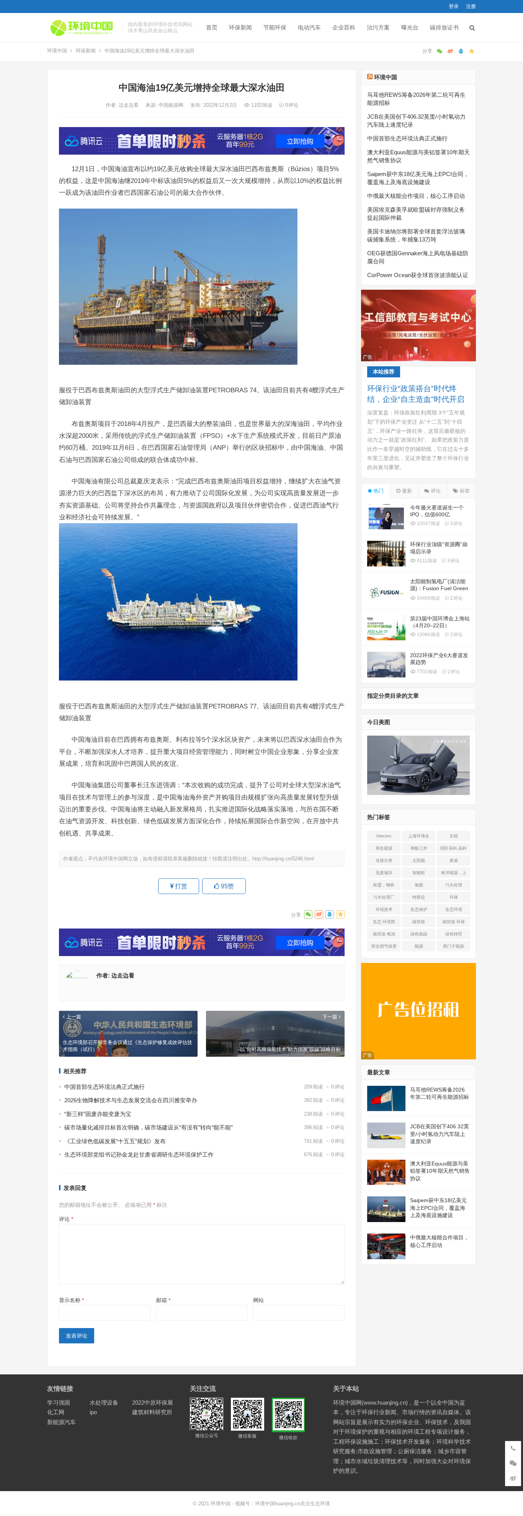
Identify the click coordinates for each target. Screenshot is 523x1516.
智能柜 (418, 872)
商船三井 (418, 848)
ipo (93, 1412)
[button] (437, 741)
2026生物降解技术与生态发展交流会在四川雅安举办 (130, 1100)
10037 (428, 523)
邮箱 (163, 1300)
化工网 (55, 1412)
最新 (406, 491)
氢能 (419, 885)
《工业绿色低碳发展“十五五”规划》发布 (115, 1141)
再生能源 (384, 848)
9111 (426, 560)
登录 (454, 6)
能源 (419, 946)
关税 (453, 836)
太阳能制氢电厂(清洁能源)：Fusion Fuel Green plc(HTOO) (439, 588)
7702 (426, 671)
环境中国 (57, 51)
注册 (471, 6)
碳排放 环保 (454, 921)
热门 (378, 491)
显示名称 (71, 1300)
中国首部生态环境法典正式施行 (104, 1087)
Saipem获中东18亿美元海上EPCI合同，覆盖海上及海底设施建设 (438, 1207)
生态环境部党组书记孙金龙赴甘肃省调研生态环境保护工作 (139, 1154)
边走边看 (129, 105)
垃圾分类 (384, 860)
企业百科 (343, 27)
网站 (258, 1300)
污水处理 (453, 885)
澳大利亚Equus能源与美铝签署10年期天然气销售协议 (440, 1170)
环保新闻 (240, 27)
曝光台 (409, 27)
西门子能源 (453, 946)
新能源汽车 (61, 1422)
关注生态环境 (315, 1503)
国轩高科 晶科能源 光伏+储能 (453, 849)
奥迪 (453, 860)
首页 (211, 27)
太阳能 (418, 860)
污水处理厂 (383, 897)
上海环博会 (418, 836)
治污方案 (378, 27)
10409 (428, 598)
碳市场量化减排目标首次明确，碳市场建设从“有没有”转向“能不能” (148, 1127)
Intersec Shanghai (383, 837)
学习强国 (58, 1402)
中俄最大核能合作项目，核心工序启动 (416, 196)
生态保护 (418, 909)
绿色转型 (453, 934)
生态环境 (453, 909)
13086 (428, 634)
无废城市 (384, 872)
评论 (66, 1219)
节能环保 (274, 27)
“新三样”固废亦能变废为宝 (97, 1114)
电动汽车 (309, 27)
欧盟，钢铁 (383, 885)
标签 (464, 491)
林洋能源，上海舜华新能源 (453, 874)
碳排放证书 (444, 27)
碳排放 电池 (384, 934)
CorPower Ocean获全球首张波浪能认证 (417, 275)
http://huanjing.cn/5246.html (283, 859)
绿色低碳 (418, 934)
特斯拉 (418, 897)
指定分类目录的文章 (393, 695)
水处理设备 (104, 1402)
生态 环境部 (384, 921)
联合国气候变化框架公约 (384, 947)
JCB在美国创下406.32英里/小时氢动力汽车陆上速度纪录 (439, 1133)
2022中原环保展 (152, 1402)
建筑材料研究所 (152, 1412)
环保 (453, 897)
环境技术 (384, 909)
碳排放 (418, 921)
